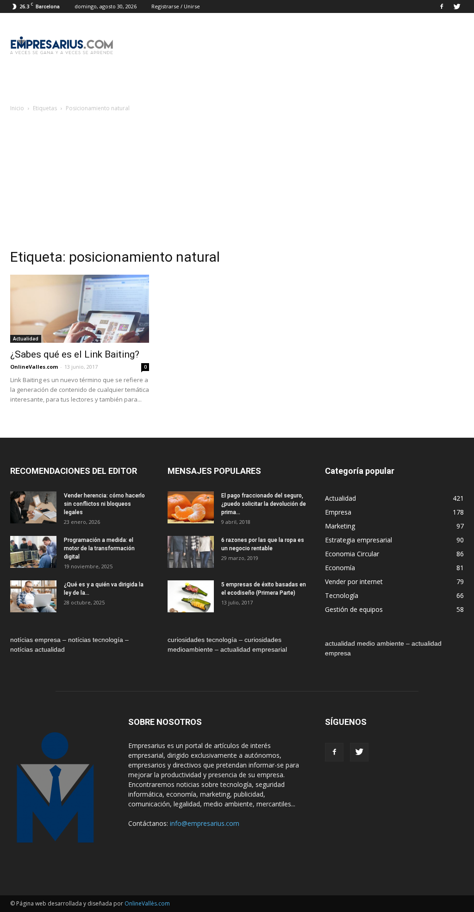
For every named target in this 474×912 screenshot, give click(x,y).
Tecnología (341, 595)
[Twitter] (457, 6)
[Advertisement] (237, 183)
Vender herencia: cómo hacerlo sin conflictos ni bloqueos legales (104, 504)
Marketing (340, 526)
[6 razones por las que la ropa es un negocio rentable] (191, 552)
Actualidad (25, 338)
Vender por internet (354, 581)
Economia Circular (352, 553)
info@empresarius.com (204, 823)
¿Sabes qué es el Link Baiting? (74, 354)
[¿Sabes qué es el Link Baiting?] (79, 309)
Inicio (17, 108)
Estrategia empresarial (358, 539)
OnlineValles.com (34, 366)
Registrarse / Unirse (175, 6)
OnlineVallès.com (147, 903)
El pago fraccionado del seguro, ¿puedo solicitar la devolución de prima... (263, 504)
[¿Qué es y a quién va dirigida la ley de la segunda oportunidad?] (33, 596)
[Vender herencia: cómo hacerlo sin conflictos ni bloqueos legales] (33, 507)
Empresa (338, 512)
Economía (340, 567)
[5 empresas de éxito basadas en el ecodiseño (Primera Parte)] (191, 596)
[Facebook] (442, 6)
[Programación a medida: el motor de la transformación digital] (33, 552)
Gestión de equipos (354, 609)
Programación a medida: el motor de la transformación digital (99, 548)
